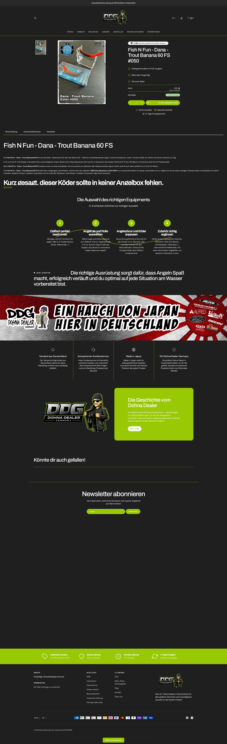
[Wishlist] (188, 18)
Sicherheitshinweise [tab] (32, 132)
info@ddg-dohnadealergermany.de (49, 676)
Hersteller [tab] (51, 132)
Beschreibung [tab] (11, 132)
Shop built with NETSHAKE (63, 730)
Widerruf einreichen (113, 740)
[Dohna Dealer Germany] (113, 18)
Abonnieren (133, 511)
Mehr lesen (8, 187)
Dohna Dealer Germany (46, 730)
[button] (35, 18)
